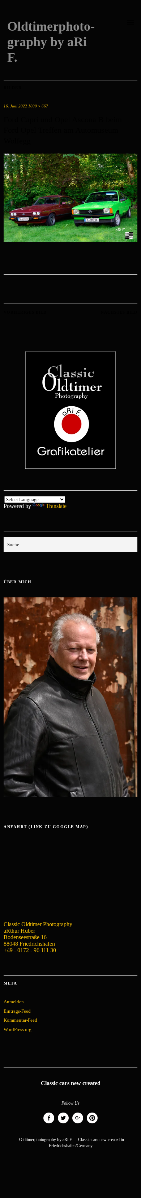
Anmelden (14, 1001)
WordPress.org (17, 1029)
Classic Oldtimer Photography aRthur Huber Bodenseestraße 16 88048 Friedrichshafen (38, 934)
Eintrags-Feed (17, 1011)
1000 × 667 (38, 106)
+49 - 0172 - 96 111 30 (30, 950)
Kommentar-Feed (20, 1020)
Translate (56, 506)
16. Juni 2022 (15, 106)
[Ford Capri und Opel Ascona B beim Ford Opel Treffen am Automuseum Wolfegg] (70, 240)
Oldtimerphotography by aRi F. (51, 42)
